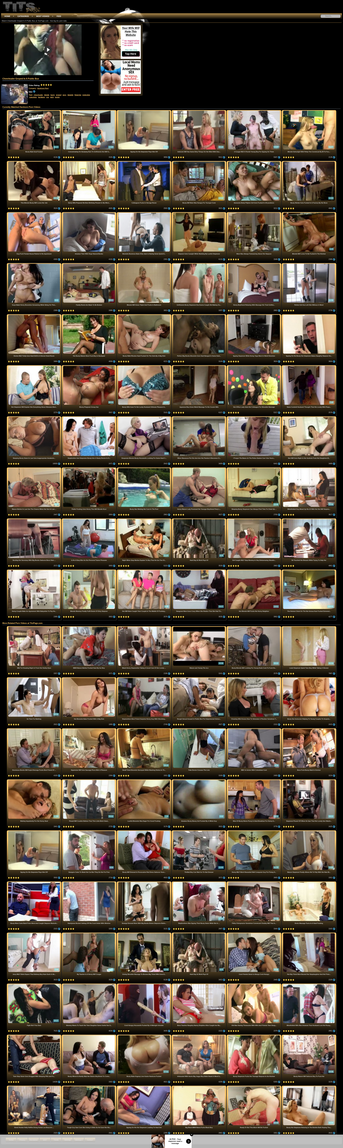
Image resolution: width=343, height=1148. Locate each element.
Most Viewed (42, 16)
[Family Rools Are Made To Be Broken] (89, 264)
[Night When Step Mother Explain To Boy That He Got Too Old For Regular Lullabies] (144, 520)
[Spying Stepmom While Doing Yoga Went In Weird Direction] (254, 315)
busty (53, 95)
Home (7, 16)
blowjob (70, 95)
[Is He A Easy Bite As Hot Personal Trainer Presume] (89, 520)
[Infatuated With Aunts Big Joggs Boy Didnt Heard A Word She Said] (199, 1036)
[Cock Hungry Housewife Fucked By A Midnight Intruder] (144, 985)
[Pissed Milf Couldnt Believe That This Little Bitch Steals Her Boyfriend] (89, 780)
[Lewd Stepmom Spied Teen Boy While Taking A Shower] (309, 627)
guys (64, 95)
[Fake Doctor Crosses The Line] (199, 729)
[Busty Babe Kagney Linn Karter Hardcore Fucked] (144, 1036)
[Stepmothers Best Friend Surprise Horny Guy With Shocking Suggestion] (144, 678)
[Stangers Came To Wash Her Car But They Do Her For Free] (89, 831)
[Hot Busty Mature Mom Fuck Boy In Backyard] (89, 315)
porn (52, 97)
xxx (47, 97)
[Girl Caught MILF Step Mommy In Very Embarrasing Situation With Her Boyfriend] (254, 520)
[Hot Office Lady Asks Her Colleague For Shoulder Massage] (254, 366)
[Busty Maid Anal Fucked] (34, 111)
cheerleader (38, 95)
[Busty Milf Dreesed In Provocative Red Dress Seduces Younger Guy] (144, 831)
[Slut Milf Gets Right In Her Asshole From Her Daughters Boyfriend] (309, 417)
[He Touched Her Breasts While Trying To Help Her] (309, 520)
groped (58, 95)
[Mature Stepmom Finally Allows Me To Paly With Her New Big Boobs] (309, 831)
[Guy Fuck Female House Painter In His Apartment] (34, 213)
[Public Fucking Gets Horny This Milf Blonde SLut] (89, 469)
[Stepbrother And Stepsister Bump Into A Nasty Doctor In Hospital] (89, 417)
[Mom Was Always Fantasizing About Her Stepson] (254, 213)
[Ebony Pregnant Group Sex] (89, 366)
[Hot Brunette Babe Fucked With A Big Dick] (89, 678)
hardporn (41, 97)
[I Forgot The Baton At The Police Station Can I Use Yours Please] (254, 417)
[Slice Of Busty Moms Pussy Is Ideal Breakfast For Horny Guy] (254, 780)
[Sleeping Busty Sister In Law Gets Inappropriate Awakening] (34, 417)
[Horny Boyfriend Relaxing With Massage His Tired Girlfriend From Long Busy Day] (254, 264)
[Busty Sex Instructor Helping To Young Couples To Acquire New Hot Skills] (309, 678)
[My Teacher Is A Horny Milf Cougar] (89, 934)
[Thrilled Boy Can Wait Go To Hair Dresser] (199, 831)
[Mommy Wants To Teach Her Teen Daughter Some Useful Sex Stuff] (89, 985)
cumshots (33, 97)
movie (57, 97)
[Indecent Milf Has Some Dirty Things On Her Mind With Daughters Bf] (199, 111)
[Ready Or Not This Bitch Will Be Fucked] (254, 1087)
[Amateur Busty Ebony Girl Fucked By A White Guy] (199, 780)
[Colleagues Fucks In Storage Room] (144, 162)
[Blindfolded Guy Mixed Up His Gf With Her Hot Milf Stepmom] (309, 469)
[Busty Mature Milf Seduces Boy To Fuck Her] (309, 1036)
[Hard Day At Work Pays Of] (199, 520)
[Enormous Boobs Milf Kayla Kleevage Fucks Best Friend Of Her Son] (34, 729)
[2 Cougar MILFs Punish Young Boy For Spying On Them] (254, 111)
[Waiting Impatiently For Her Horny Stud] (34, 780)
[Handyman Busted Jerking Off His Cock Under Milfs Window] (89, 883)
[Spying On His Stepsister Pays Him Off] (144, 111)
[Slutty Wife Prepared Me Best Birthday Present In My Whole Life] (89, 162)
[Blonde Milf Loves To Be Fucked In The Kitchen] (309, 213)
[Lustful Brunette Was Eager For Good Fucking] (144, 780)
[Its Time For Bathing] (34, 678)
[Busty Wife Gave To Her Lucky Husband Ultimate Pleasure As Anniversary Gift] (144, 366)
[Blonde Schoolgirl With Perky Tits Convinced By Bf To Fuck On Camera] (309, 111)
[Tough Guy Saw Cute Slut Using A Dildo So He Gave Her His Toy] (89, 1087)
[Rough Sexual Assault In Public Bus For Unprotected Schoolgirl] (199, 678)
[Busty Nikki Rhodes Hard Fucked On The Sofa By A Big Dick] (144, 315)
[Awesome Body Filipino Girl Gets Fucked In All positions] (254, 162)
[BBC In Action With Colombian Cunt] (254, 729)
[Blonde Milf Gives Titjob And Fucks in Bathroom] (144, 264)
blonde (46, 95)
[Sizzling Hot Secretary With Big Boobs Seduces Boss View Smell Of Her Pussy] (34, 520)
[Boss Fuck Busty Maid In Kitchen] (309, 729)
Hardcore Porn (43, 88)
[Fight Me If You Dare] (34, 985)
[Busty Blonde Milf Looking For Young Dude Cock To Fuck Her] (254, 627)
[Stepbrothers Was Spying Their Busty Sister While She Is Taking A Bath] (199, 883)
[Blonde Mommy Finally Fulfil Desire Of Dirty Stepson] (89, 571)
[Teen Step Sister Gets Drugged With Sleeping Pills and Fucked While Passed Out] (34, 1036)
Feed (59, 16)
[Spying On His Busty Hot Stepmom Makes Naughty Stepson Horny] (309, 315)
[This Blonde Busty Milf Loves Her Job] (34, 162)
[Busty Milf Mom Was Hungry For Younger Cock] (199, 162)
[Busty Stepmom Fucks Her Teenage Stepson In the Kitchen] (254, 1036)
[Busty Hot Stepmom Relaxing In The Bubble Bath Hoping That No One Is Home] (309, 1087)
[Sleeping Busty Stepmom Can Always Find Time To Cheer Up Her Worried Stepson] (254, 469)
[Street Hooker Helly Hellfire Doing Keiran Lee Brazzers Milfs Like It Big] (34, 1087)
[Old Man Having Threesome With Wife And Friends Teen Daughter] (254, 985)
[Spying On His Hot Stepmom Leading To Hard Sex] (144, 1087)
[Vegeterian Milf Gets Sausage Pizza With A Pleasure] (89, 729)
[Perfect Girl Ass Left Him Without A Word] (309, 264)
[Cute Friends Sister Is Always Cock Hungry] (254, 934)
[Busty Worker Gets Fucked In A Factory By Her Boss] (309, 162)
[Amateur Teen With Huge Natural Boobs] (89, 213)
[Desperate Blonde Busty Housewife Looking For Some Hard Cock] (144, 417)
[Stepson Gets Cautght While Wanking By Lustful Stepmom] (199, 213)
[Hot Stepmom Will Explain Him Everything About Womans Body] (34, 366)
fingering (77, 95)
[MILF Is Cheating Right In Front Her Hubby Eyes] (34, 627)
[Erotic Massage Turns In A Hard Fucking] (309, 883)
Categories (23, 16)
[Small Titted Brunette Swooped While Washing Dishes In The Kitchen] (144, 729)
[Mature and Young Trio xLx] (199, 627)
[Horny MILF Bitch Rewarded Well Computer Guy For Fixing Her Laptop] (254, 831)
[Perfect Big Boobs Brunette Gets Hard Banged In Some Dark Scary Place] (199, 315)
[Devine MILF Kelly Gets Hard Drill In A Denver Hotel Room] (34, 315)
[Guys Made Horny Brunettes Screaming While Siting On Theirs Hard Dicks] (34, 264)
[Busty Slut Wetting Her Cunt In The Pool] (144, 469)
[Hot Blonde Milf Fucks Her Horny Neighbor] (254, 571)
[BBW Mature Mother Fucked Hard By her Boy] (89, 627)
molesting (86, 95)
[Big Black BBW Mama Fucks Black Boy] (199, 1087)
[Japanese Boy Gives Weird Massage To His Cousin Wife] (199, 366)
